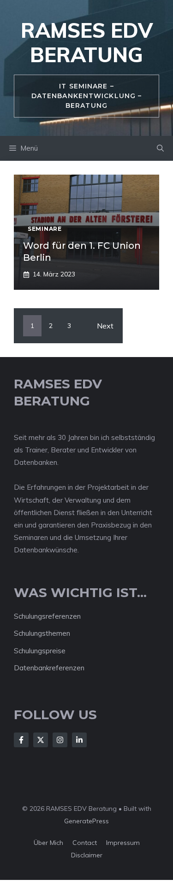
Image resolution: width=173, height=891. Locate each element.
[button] (160, 148)
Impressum (123, 842)
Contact (84, 842)
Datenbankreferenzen (49, 667)
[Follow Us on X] (40, 740)
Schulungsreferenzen (47, 616)
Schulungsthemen (42, 633)
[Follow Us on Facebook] (21, 740)
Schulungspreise (40, 650)
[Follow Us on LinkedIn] (79, 740)
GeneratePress (86, 821)
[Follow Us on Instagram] (60, 740)
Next (105, 325)
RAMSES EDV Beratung (87, 42)
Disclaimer (86, 855)
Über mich (48, 842)
